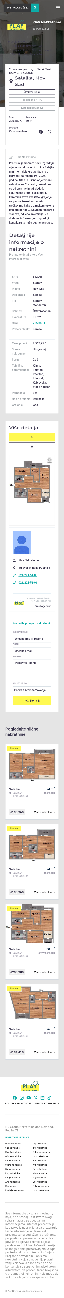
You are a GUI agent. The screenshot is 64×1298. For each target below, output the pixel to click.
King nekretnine (12, 1177)
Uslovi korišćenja (47, 1103)
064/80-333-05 (41, 28)
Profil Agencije (43, 606)
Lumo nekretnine (41, 1190)
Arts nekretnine (12, 1182)
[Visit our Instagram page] (22, 1098)
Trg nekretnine (39, 1177)
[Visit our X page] (35, 1098)
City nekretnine (40, 1143)
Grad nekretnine (12, 1143)
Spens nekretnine (13, 1165)
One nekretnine (40, 1182)
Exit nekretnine (40, 1169)
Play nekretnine (12, 1173)
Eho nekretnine (40, 1160)
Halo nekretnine (40, 1156)
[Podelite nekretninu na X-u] (50, 131)
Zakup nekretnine (41, 1186)
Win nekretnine (40, 1165)
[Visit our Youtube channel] (28, 1098)
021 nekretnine (12, 1148)
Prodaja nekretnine (14, 1190)
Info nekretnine (40, 1148)
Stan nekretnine (12, 1169)
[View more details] (32, 437)
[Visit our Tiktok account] (49, 1098)
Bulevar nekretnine (41, 1152)
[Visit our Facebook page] (15, 1098)
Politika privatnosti (18, 1103)
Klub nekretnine (12, 1160)
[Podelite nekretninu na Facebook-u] (41, 131)
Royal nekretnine (13, 1152)
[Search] (35, 8)
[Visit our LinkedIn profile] (42, 1098)
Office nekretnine (13, 1156)
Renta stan (10, 1186)
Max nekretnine (40, 1173)
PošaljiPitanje (32, 700)
